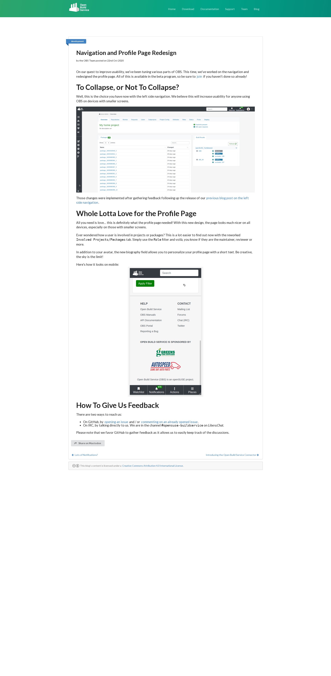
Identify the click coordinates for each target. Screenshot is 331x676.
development (77, 41)
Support (230, 9)
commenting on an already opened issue (169, 422)
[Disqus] (165, 515)
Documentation (209, 9)
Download (188, 9)
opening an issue (116, 422)
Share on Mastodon (89, 443)
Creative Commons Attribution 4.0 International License (152, 465)
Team (244, 9)
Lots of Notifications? (86, 454)
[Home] (79, 7)
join (199, 76)
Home (171, 9)
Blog (256, 9)
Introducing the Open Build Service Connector (231, 454)
